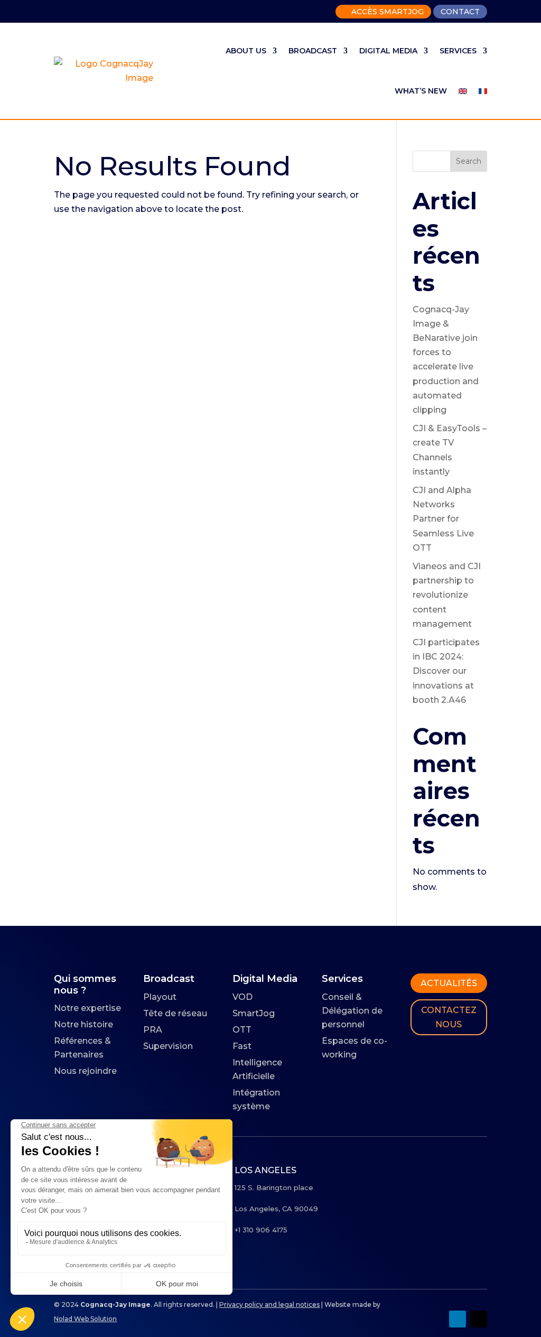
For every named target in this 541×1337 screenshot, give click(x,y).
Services (458, 50)
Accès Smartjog (383, 11)
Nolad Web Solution (85, 1319)
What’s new (421, 91)
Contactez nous (449, 1017)
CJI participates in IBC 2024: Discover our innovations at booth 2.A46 (446, 671)
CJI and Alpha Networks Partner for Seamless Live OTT (443, 519)
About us (246, 50)
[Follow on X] (478, 1319)
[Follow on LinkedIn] (457, 1319)
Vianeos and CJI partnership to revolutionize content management (447, 595)
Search (468, 161)
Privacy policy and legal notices (269, 1304)
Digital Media (388, 50)
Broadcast (312, 50)
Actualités (449, 983)
